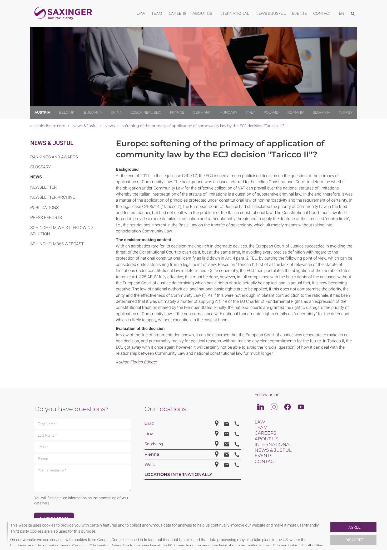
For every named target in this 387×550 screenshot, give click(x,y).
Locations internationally (178, 474)
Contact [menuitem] (322, 13)
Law (260, 422)
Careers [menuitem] (177, 13)
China (116, 112)
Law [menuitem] (141, 13)
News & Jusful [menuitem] (270, 13)
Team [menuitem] (157, 13)
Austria (42, 112)
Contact (265, 461)
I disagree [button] (353, 540)
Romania (295, 112)
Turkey (345, 112)
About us (266, 439)
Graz (149, 423)
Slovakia (321, 112)
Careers (265, 433)
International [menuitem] (233, 13)
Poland (271, 112)
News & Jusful (51, 143)
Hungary (228, 112)
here (45, 503)
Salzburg (154, 444)
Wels (150, 464)
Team (261, 427)
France (177, 112)
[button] (328, 534)
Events (263, 456)
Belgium (67, 112)
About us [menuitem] (202, 13)
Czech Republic (146, 112)
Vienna (152, 454)
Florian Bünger (143, 361)
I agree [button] (353, 527)
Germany (202, 112)
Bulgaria (93, 112)
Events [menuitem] (299, 13)
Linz (149, 433)
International (273, 444)
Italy (250, 112)
